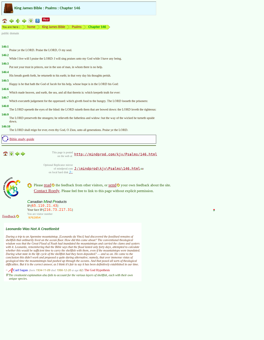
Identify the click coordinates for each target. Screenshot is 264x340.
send (112, 184)
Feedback (9, 216)
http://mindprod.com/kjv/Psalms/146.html (115, 154)
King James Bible (53, 27)
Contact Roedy (47, 190)
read (47, 184)
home (31, 27)
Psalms (77, 27)
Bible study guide (21, 139)
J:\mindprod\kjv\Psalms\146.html (107, 168)
